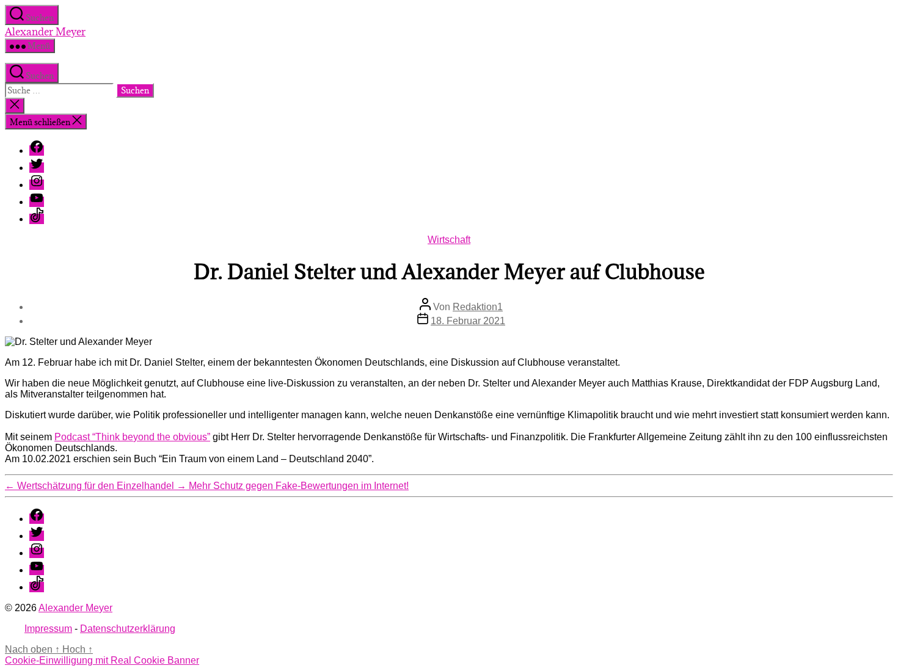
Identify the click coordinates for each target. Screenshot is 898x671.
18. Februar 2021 (468, 321)
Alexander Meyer (45, 31)
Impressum (48, 628)
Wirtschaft (449, 239)
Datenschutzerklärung (127, 628)
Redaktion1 (478, 307)
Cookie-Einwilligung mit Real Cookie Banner (102, 660)
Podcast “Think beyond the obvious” (132, 437)
